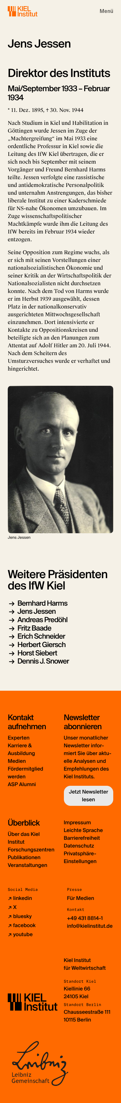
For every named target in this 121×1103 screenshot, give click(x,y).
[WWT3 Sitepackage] (32, 11)
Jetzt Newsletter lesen (88, 795)
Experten (18, 737)
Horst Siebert (37, 653)
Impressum (77, 822)
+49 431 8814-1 (85, 918)
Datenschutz (79, 845)
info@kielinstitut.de (90, 926)
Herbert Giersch (41, 644)
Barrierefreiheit (82, 838)
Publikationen (24, 857)
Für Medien (80, 898)
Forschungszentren (31, 849)
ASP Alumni (22, 784)
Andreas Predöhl (42, 619)
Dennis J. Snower (43, 661)
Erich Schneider (41, 636)
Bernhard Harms (42, 603)
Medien (17, 761)
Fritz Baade (34, 628)
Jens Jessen (36, 611)
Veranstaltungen (27, 865)
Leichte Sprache (83, 830)
